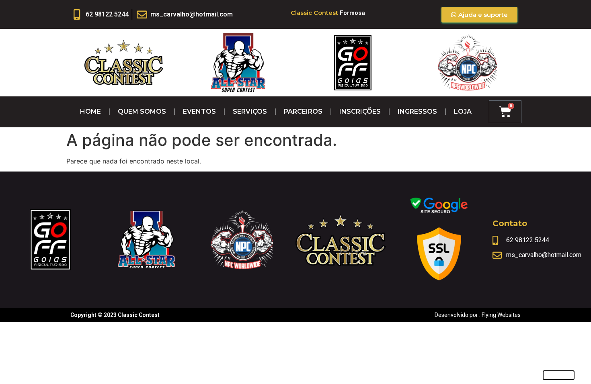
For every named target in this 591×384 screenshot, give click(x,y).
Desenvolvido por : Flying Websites (478, 315)
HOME (90, 111)
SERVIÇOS (250, 111)
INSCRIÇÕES (360, 111)
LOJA (463, 111)
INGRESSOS (417, 111)
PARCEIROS (303, 111)
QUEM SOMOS (142, 111)
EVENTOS (199, 111)
